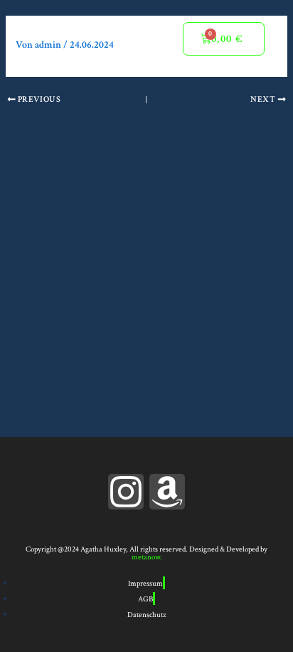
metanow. (147, 557)
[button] (148, 39)
